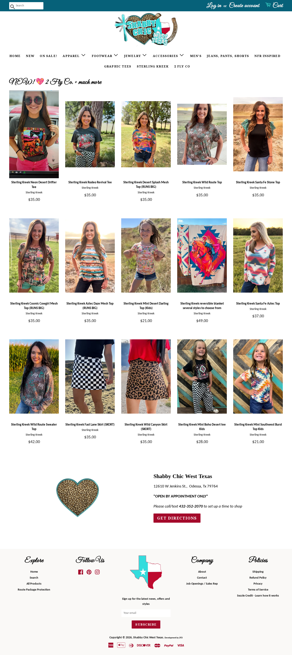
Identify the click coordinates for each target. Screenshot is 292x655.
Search (34, 577)
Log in (213, 6)
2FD (181, 638)
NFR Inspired (267, 56)
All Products (34, 583)
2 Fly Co (182, 66)
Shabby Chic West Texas (148, 637)
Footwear (103, 56)
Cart (278, 6)
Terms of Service (258, 589)
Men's (196, 56)
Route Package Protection (34, 589)
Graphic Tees (117, 66)
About (202, 571)
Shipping (258, 571)
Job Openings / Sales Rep (202, 583)
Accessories (166, 56)
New (30, 56)
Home (15, 56)
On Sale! (48, 56)
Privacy (258, 583)
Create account (244, 6)
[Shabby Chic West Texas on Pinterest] (89, 573)
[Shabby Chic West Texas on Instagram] (97, 573)
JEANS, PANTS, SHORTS (228, 56)
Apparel (72, 56)
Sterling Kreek (153, 66)
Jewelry (133, 56)
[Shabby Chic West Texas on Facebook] (80, 573)
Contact (202, 577)
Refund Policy (258, 577)
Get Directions (177, 518)
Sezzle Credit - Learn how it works (258, 595)
